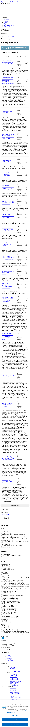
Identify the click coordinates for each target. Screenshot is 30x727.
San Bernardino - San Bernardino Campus (13, 557)
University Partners (14, 684)
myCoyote (6, 19)
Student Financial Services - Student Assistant (6, 244)
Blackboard (12, 668)
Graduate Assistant (7, 533)
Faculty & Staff (13, 677)
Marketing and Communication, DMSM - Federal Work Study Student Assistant (8, 187)
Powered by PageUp (5, 509)
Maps (5, 24)
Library (5, 22)
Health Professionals (7, 613)
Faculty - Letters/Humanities (9, 608)
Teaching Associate (7, 547)
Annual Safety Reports (15, 697)
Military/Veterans (14, 685)
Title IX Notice (13, 699)
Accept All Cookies (15, 724)
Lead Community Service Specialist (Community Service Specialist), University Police (8, 299)
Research (5, 619)
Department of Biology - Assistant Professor (8, 376)
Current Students (14, 675)
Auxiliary (5, 531)
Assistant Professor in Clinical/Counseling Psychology (7, 405)
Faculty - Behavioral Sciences (10, 599)
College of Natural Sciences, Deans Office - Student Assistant (8, 216)
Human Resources (7, 615)
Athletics (4, 594)
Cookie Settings (15, 715)
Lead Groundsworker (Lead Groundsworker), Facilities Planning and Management (7, 63)
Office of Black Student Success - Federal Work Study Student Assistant (7, 229)
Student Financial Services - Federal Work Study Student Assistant (8, 258)
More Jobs (15, 505)
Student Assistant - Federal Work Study (12, 545)
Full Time (5, 626)
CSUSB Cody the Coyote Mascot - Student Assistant (8, 272)
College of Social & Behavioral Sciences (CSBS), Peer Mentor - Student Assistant (7, 286)
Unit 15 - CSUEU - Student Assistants (12, 580)
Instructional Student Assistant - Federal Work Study (15, 538)
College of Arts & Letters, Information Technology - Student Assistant (8, 202)
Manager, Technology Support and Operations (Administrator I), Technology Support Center (7, 336)
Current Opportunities (9, 36)
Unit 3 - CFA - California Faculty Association (14, 583)
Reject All (15, 719)
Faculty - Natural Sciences (9, 610)
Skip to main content (17, 2)
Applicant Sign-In (5, 514)
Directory (6, 21)
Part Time (5, 627)
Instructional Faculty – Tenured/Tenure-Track (13, 536)
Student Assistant (7, 544)
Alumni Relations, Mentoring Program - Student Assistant (7, 174)
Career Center (13, 690)
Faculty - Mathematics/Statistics (10, 609)
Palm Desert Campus (9, 25)
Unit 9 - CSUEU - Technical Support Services (14, 588)
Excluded (5, 575)
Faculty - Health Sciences (9, 606)
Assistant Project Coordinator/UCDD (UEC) (7, 481)
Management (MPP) (7, 540)
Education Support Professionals (10, 598)
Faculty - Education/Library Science (11, 604)
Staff (4, 543)
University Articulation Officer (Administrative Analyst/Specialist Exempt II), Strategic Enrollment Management (8, 80)
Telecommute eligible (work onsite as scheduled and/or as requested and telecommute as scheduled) (16, 633)
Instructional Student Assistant (10, 537)
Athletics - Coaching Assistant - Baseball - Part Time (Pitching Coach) (8, 458)
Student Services (6, 622)
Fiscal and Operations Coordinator (7, 111)
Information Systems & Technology (11, 616)
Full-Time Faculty (14, 678)
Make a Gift (7, 26)
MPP (4, 576)
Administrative (6, 592)
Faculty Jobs (13, 689)
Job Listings (13, 688)
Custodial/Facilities (7, 597)
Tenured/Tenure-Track (8, 569)
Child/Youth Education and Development (13, 595)
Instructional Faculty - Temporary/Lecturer (13, 534)
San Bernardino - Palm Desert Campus (12, 555)
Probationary (6, 567)
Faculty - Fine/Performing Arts (10, 605)
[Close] (28, 702)
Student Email (13, 670)
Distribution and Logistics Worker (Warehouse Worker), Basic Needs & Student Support (8, 136)
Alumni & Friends (14, 682)
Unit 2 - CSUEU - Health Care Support (12, 582)
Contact (12, 696)
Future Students (13, 674)
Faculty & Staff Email (15, 671)
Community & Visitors (15, 681)
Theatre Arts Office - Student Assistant (7, 160)
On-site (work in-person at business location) (14, 631)
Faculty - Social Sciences (8, 612)
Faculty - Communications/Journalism (12, 602)
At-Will (4, 565)
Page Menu (3, 33)
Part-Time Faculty (14, 679)
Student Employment (15, 693)
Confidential (5, 573)
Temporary (6, 568)
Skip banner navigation (6, 2)
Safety (4, 620)
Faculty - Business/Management (10, 601)
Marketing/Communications (9, 617)
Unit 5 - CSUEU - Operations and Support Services (15, 584)
